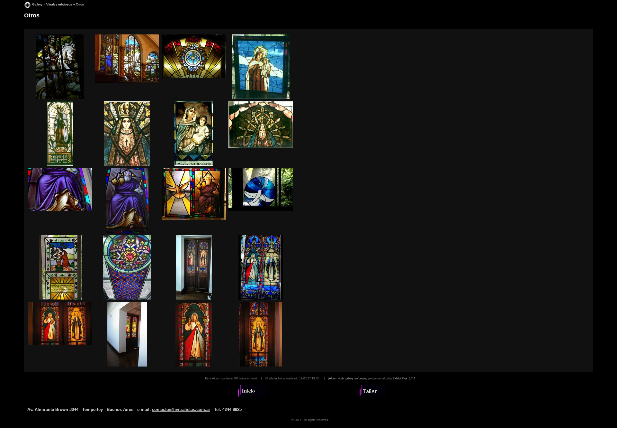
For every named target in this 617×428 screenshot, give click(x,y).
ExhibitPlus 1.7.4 (404, 378)
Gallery (37, 4)
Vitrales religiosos (59, 4)
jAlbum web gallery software (347, 378)
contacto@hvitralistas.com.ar (181, 409)
